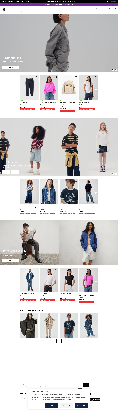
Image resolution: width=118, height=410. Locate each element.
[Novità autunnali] (59, 43)
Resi (19, 400)
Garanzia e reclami (23, 402)
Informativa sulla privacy (24, 406)
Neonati (89, 341)
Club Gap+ (27, 1)
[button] (96, 89)
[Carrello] (115, 8)
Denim (8, 11)
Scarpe (45, 11)
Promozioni (51, 11)
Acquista (11, 67)
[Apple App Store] (96, 399)
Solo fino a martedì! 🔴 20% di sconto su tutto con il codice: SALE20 (59, 4)
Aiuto (22, 1)
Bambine (6, 172)
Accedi (108, 1)
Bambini (15, 172)
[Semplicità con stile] (59, 242)
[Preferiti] (112, 8)
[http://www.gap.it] (3, 9)
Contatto (17, 1)
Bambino (34, 8)
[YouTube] (89, 394)
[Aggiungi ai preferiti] (37, 77)
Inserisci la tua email (65, 383)
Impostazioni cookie (23, 407)
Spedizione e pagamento (7, 1)
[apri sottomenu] (13, 8)
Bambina (27, 8)
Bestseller (31, 11)
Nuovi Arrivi (10, 8)
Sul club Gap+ (73, 1)
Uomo (21, 8)
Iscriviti (86, 385)
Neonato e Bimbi (42, 8)
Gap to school (23, 11)
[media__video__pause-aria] (113, 70)
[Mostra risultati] (109, 8)
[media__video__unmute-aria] (116, 70)
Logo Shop (15, 11)
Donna (16, 8)
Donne (29, 341)
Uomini (49, 341)
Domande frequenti (23, 396)
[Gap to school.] (59, 147)
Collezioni (38, 11)
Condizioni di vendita (23, 404)
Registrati (67, 1)
